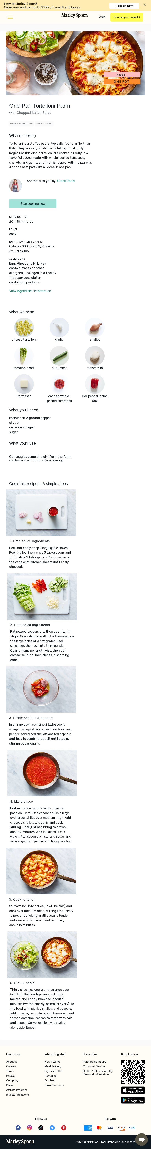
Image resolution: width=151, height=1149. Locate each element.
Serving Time (18, 217)
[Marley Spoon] (20, 1142)
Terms (10, 1071)
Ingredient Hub (54, 1071)
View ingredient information (30, 291)
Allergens (17, 258)
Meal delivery (53, 1066)
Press (9, 1085)
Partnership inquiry (94, 1061)
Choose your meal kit (127, 17)
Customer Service (94, 1066)
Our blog (50, 1080)
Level (13, 229)
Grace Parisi (66, 181)
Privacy (10, 1075)
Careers (11, 1066)
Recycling (51, 1075)
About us (11, 1061)
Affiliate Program (16, 1089)
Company (12, 1080)
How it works (52, 1061)
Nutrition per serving (26, 241)
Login (102, 16)
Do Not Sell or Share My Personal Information (98, 1072)
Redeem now (124, 5)
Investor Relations (17, 1094)
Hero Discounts (54, 1085)
